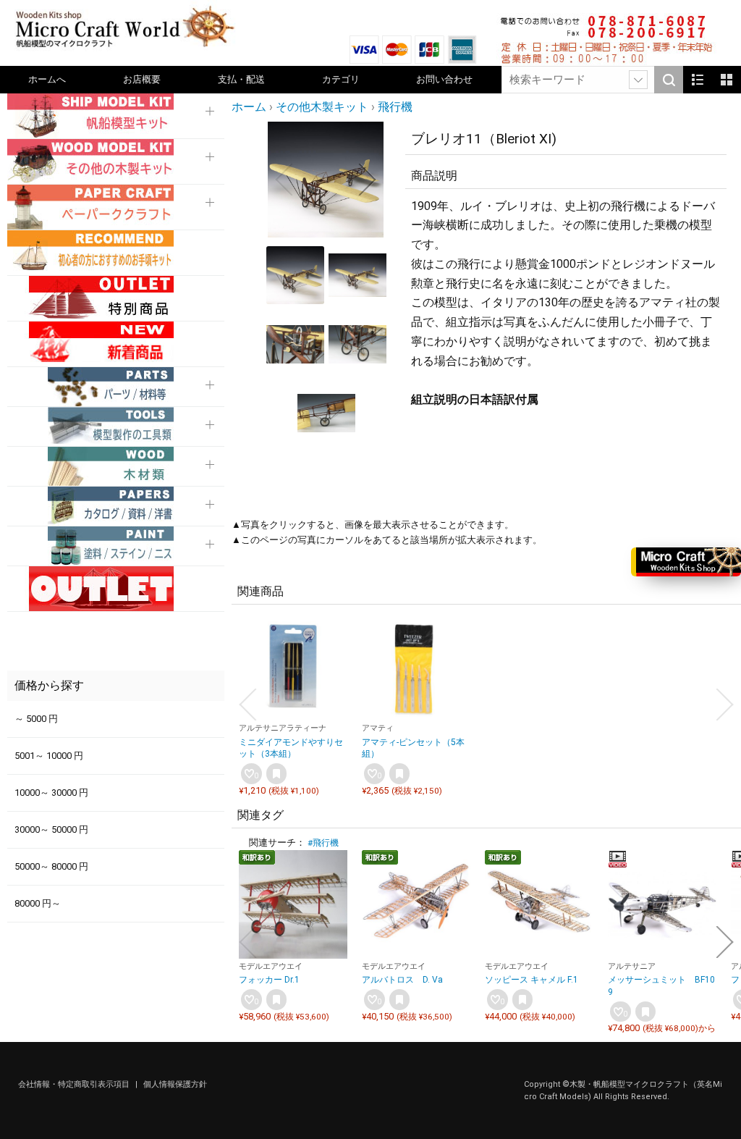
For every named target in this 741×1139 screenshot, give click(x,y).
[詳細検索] (638, 79)
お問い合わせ (444, 79)
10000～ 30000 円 (51, 792)
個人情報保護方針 (175, 1084)
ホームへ (47, 79)
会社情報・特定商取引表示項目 (75, 1084)
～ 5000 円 (36, 718)
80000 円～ (37, 903)
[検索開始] (668, 79)
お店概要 (142, 79)
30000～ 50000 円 (51, 829)
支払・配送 (241, 79)
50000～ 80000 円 (51, 866)
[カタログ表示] (726, 79)
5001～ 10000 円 (48, 755)
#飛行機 (323, 843)
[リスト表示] (697, 79)
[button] (284, 180)
